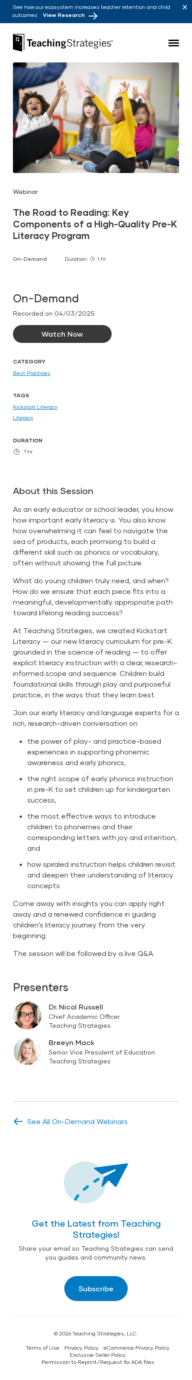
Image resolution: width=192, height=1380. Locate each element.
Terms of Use (42, 1347)
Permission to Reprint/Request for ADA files (98, 1362)
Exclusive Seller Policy (98, 1354)
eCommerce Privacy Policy (137, 1347)
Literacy (23, 417)
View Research (64, 15)
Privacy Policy (81, 1347)
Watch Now (62, 334)
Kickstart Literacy (35, 407)
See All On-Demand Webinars (77, 1121)
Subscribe (96, 1288)
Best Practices (31, 373)
